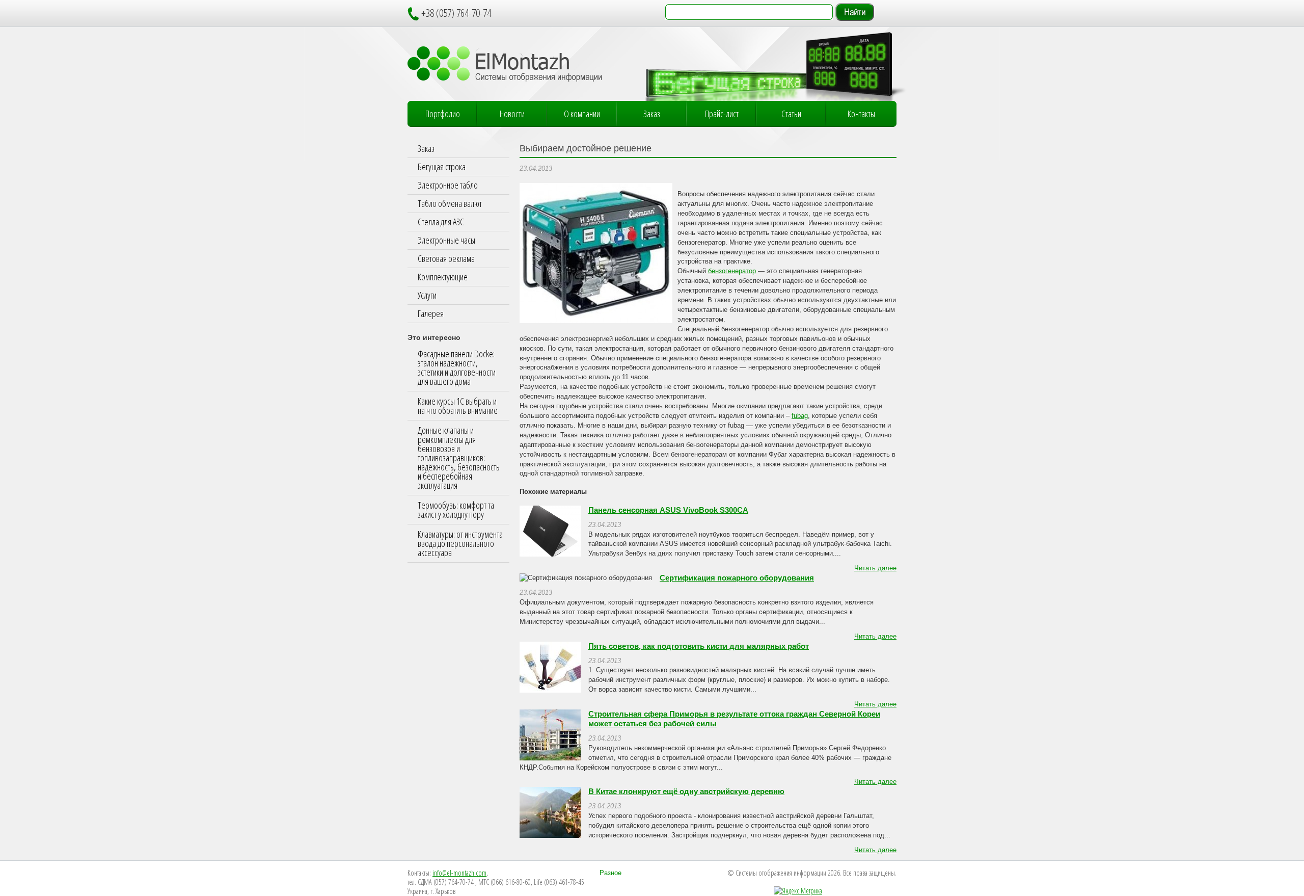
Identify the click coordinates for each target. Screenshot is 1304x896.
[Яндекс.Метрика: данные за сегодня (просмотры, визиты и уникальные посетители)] (798, 890)
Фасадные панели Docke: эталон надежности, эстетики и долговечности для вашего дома (457, 367)
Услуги (427, 295)
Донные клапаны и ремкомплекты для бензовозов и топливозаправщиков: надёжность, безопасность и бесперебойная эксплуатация (459, 457)
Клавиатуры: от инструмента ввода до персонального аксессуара (460, 543)
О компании (582, 114)
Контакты (861, 114)
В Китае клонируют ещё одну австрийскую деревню (686, 791)
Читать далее (875, 568)
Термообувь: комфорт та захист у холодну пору (456, 509)
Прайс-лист (722, 114)
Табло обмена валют (450, 203)
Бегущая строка (442, 167)
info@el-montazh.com (459, 873)
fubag (800, 415)
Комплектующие (443, 277)
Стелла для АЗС (441, 222)
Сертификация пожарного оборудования (737, 578)
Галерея (431, 313)
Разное (610, 873)
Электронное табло (448, 185)
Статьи (791, 114)
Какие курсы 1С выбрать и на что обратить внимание (458, 405)
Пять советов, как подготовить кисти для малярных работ (698, 646)
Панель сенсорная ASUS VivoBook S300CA (668, 510)
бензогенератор (732, 271)
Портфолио (442, 114)
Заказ (651, 114)
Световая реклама (446, 258)
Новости (512, 114)
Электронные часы (446, 240)
